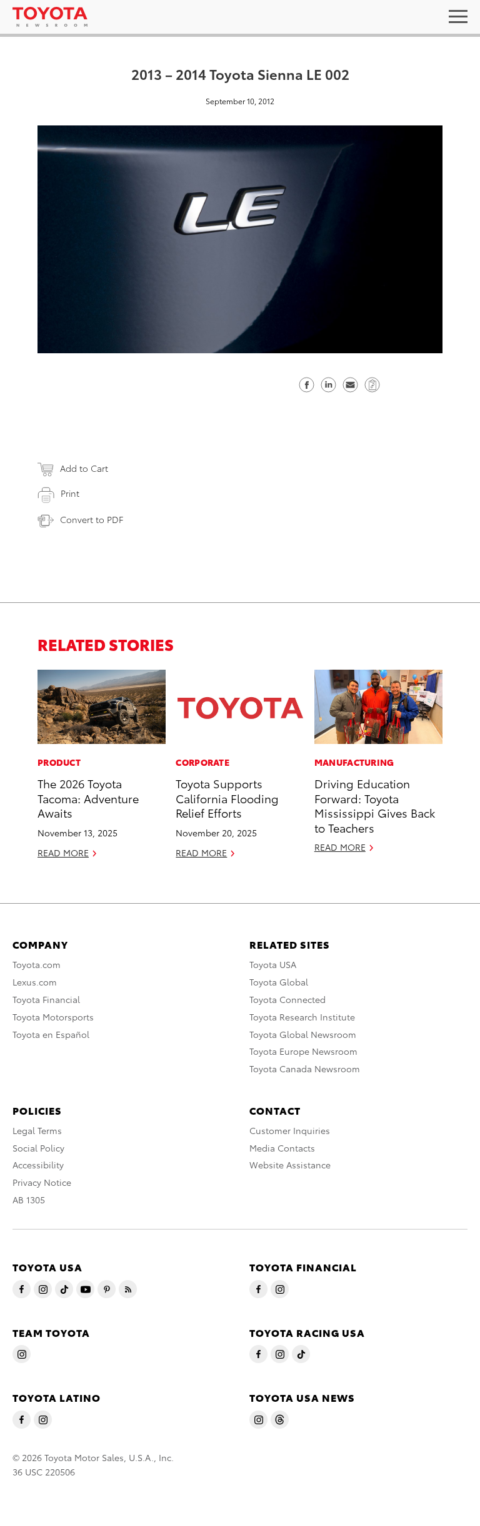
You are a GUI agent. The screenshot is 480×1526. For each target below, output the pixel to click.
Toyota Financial (46, 999)
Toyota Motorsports (53, 1016)
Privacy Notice (41, 1182)
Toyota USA (272, 964)
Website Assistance (290, 1164)
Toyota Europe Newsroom (303, 1051)
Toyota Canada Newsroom (304, 1068)
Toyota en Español (50, 1034)
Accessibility (38, 1164)
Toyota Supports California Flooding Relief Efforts (227, 797)
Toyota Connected (287, 999)
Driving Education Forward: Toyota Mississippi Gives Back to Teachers (374, 804)
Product (59, 762)
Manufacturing (354, 762)
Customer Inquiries (289, 1130)
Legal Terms (37, 1130)
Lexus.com (34, 982)
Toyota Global (278, 982)
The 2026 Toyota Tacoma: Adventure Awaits (88, 797)
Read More (63, 852)
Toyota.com (36, 964)
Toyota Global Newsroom (302, 1034)
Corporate (202, 762)
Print (70, 493)
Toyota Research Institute (302, 1016)
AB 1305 (28, 1199)
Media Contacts (282, 1148)
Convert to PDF (91, 519)
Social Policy (38, 1148)
